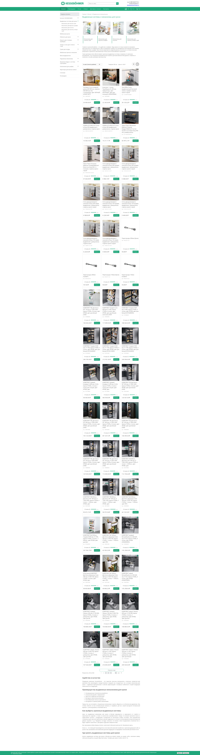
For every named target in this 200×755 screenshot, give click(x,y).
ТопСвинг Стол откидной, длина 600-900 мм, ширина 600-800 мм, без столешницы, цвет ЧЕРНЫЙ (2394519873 (91, 90)
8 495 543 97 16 (134, 2)
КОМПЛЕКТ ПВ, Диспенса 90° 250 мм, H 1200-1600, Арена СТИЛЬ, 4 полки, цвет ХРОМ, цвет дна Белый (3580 (110, 462)
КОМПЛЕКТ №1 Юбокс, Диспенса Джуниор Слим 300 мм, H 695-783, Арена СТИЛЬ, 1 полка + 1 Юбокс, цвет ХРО (110, 538)
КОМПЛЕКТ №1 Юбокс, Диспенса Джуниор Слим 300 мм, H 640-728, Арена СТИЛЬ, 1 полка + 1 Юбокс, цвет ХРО (110, 576)
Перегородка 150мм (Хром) (110, 275)
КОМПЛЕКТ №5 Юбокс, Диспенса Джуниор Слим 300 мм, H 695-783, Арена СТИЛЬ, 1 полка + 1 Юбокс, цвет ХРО (130, 500)
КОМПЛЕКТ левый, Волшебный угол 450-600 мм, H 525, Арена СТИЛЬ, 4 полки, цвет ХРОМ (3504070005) (130, 576)
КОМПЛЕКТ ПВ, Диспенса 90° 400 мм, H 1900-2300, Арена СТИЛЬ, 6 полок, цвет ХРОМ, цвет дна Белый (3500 (91, 424)
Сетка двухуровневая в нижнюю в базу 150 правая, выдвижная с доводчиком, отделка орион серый (130, 204)
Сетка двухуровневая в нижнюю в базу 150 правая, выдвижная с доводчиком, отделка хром (110, 204)
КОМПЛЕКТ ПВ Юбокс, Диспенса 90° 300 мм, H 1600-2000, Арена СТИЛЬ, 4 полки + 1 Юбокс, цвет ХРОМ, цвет (91, 500)
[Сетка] (137, 64)
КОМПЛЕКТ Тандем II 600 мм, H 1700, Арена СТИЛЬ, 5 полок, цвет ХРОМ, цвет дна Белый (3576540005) (91, 348)
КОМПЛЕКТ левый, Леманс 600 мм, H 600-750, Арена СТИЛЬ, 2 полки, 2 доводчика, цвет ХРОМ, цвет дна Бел (91, 653)
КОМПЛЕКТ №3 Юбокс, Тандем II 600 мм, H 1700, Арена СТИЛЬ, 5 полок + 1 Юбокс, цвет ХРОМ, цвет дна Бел (91, 538)
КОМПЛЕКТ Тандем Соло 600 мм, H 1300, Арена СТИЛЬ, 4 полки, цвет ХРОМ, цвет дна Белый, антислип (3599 (110, 311)
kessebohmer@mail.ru (133, 5)
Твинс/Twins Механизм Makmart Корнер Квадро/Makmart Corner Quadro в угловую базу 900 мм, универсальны (130, 129)
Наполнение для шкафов (66, 66)
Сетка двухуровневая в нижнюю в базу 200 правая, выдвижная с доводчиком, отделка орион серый (130, 166)
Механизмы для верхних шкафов (70, 25)
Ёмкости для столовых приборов (66, 40)
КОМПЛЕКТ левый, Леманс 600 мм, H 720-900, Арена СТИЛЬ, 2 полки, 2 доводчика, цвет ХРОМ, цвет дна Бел (130, 615)
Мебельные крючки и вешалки (68, 52)
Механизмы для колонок (68, 27)
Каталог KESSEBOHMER (66, 18)
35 (115, 673)
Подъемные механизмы (66, 58)
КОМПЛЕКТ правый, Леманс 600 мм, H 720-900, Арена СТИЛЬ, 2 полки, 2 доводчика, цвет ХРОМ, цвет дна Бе (91, 615)
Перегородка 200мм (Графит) (89, 275)
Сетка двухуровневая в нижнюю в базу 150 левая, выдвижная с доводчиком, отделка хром (91, 240)
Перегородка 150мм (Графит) (128, 275)
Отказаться (186, 753)
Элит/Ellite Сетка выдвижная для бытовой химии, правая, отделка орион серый (129, 89)
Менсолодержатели (65, 55)
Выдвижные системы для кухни (68, 21)
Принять (179, 753)
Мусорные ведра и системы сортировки (67, 62)
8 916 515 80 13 (133, 3)
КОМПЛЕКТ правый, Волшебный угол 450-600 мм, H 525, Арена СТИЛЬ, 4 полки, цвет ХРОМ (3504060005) (130, 538)
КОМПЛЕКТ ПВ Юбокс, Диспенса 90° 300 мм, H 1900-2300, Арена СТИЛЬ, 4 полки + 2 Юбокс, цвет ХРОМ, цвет (130, 462)
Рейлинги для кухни (65, 37)
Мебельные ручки (65, 34)
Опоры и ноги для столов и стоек (67, 45)
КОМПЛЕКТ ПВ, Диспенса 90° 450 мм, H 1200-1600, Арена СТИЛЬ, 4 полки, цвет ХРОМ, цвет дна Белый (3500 (130, 386)
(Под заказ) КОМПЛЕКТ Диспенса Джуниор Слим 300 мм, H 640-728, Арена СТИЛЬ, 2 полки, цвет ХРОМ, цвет (90, 576)
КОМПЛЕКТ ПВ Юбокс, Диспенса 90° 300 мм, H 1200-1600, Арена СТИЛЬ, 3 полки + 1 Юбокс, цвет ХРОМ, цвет (110, 500)
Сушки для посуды (65, 49)
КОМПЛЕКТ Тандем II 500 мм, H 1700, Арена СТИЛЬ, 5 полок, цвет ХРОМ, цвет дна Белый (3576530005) (130, 348)
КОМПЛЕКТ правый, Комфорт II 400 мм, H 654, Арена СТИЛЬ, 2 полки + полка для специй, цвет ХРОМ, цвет (91, 386)
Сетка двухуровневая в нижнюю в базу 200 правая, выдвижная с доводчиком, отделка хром (110, 166)
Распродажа (63, 76)
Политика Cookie (17, 753)
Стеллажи (62, 72)
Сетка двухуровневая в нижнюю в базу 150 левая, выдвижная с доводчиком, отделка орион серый (110, 240)
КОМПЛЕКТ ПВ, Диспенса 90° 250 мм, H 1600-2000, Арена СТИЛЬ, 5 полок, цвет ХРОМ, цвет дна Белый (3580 (91, 462)
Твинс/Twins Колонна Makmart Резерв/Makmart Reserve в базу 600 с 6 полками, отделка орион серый (91, 167)
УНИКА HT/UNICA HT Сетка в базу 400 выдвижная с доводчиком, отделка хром (110, 127)
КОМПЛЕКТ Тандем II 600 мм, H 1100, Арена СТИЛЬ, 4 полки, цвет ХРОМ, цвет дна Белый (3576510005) (110, 348)
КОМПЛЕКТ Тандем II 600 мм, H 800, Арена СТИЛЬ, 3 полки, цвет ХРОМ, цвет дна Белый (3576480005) (130, 310)
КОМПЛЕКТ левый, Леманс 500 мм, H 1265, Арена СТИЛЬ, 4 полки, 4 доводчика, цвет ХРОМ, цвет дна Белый (130, 653)
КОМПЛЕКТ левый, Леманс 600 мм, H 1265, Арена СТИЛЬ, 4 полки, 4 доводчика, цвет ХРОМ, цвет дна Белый (110, 653)
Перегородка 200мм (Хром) (130, 238)
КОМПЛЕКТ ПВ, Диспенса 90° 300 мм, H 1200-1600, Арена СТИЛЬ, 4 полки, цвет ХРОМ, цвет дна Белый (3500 (110, 424)
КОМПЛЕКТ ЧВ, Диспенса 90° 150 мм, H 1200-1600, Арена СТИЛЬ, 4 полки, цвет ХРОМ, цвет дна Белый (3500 (91, 311)
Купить (97, 102)
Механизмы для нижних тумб (69, 23)
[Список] (133, 64)
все (119, 673)
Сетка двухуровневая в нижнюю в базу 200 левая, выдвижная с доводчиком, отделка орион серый (91, 204)
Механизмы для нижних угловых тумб (70, 30)
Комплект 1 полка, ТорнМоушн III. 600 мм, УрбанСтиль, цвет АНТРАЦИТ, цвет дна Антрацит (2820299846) (109, 90)
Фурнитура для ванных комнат (68, 69)
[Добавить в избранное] (99, 69)
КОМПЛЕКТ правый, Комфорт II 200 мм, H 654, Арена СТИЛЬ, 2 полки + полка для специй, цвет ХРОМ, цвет (110, 386)
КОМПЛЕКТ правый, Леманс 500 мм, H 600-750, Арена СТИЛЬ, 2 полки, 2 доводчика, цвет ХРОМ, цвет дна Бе (110, 615)
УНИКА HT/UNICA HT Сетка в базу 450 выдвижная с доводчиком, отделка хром (91, 127)
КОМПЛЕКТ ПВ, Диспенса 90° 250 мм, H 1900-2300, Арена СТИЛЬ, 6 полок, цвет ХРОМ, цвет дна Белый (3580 (130, 424)
